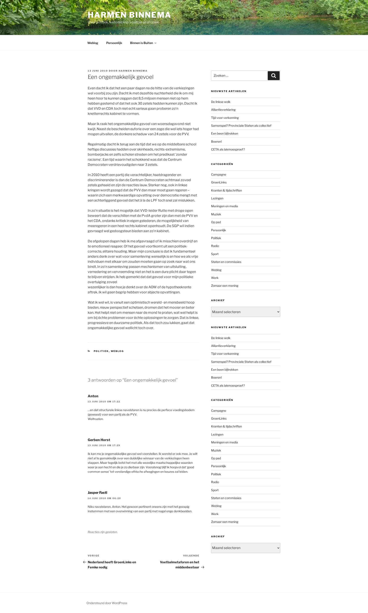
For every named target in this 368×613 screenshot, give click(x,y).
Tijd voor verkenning (225, 117)
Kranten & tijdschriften (226, 190)
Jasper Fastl (97, 493)
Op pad (216, 222)
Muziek (216, 214)
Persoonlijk (114, 43)
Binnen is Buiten (141, 43)
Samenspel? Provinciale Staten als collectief (241, 125)
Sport (214, 254)
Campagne (218, 174)
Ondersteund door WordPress (106, 603)
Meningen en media (224, 206)
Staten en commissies (226, 262)
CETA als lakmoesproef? (228, 149)
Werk (214, 278)
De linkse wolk (220, 102)
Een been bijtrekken (224, 133)
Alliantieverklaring (223, 109)
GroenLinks (219, 182)
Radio (215, 246)
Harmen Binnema (129, 15)
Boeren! (216, 141)
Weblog (92, 43)
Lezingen (217, 198)
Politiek (101, 351)
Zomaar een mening (224, 285)
